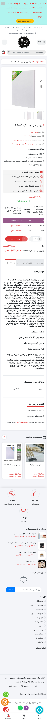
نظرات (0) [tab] (9, 263)
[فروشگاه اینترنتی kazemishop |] (23, 42)
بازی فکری (19, 27)
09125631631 (29, 33)
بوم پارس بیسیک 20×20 (12, 465)
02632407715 (14, 33)
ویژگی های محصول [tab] (23, 263)
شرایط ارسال (38, 609)
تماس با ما (39, 621)
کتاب (34, 27)
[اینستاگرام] (5, 709)
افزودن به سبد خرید (14, 239)
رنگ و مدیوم (38, 630)
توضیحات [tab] (37, 263)
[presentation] (4, 437)
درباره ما (40, 617)
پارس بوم (34, 132)
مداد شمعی (38, 634)
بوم (30, 140)
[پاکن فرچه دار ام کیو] (35, 453)
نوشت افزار (27, 27)
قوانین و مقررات (36, 605)
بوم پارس (26, 144)
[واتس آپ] (5, 694)
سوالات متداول (37, 613)
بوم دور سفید (17, 144)
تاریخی (40, 642)
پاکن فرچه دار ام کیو (35, 465)
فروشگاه (36, 61)
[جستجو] (9, 52)
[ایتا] (5, 702)
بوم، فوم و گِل (22, 140)
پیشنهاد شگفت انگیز (23, 30)
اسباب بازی (10, 27)
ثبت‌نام (10, 589)
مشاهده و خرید (24, 21)
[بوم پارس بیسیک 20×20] (12, 453)
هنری (40, 27)
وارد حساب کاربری (21, 422)
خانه (42, 61)
